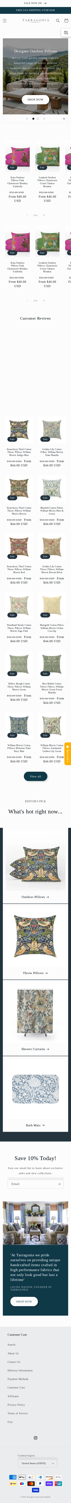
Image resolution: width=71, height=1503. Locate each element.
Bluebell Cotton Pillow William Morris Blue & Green (52, 511)
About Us (13, 1353)
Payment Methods (18, 1379)
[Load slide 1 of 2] (33, 118)
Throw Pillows (33, 973)
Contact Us (14, 1362)
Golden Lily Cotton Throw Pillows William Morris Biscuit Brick (52, 569)
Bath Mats (33, 1125)
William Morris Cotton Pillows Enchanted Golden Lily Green (52, 748)
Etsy (10, 1422)
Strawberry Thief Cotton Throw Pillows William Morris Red (19, 569)
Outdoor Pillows (33, 897)
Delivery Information (20, 1370)
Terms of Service (18, 1413)
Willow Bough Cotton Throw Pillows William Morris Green (19, 686)
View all (35, 776)
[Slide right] (44, 215)
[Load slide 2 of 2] (38, 118)
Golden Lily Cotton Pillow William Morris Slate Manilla (52, 452)
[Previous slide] (27, 119)
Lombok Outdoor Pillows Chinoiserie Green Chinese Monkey (47, 182)
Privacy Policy (16, 1404)
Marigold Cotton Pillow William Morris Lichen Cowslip (52, 628)
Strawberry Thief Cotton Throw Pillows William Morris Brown (19, 511)
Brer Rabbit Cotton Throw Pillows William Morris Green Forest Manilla (52, 688)
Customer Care (16, 1387)
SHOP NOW (35, 99)
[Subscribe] (59, 1184)
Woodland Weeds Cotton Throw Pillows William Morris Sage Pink (19, 628)
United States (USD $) (34, 1463)
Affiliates (13, 1396)
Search (12, 1344)
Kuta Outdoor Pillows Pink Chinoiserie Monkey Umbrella (17, 182)
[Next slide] (44, 119)
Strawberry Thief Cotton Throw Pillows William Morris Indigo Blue (19, 452)
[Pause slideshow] (64, 119)
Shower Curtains (33, 1049)
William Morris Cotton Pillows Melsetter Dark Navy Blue (19, 748)
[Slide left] (27, 215)
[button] (5, 20)
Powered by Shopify (43, 1497)
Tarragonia (31, 1497)
